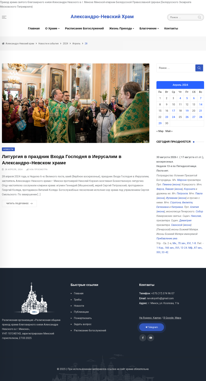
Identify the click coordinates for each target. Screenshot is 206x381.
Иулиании (172, 197)
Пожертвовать (83, 318)
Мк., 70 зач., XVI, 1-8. (184, 243)
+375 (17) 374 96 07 (162, 293)
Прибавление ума (166, 238)
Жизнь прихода (120, 28)
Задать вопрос (82, 324)
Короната (189, 189)
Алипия (194, 206)
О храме (51, 28)
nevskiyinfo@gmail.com (160, 298)
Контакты (171, 28)
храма (129, 369)
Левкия (169, 189)
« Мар (160, 131)
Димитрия (185, 220)
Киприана (177, 206)
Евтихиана (162, 206)
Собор (199, 211)
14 (200, 104)
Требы (78, 299)
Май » (169, 131)
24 (173, 117)
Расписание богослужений (84, 28)
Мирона (182, 180)
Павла (198, 193)
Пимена (167, 184)
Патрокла (182, 193)
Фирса (160, 189)
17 (173, 110)
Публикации (81, 311)
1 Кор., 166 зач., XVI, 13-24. (172, 247)
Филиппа (187, 202)
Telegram (153, 327)
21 (200, 110)
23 (166, 117)
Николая (196, 215)
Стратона (175, 202)
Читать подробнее (17, 203)
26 (187, 117)
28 (200, 117)
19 (187, 110)
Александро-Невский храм (102, 16)
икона (176, 184)
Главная (34, 28)
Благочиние (148, 28)
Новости (79, 305)
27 (193, 117)
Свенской (176, 224)
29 (160, 123)
